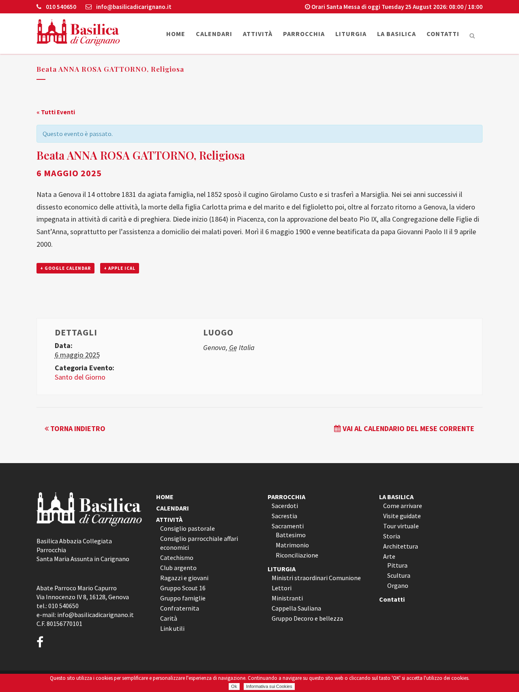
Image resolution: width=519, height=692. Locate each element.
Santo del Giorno (80, 377)
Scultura (398, 575)
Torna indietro (77, 428)
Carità (168, 618)
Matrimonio (292, 545)
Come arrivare (402, 506)
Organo (397, 585)
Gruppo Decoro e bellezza (307, 618)
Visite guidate (402, 516)
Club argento (178, 568)
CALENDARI (172, 508)
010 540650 (60, 7)
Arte (389, 556)
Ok (234, 686)
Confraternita (179, 608)
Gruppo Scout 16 (183, 588)
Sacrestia (284, 516)
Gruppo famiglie (183, 598)
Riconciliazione (297, 555)
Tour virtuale (401, 526)
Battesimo (291, 535)
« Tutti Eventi (55, 112)
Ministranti (287, 598)
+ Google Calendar (65, 268)
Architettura (400, 546)
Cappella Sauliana (296, 608)
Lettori (282, 588)
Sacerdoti (285, 506)
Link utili (172, 628)
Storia (391, 536)
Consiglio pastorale (187, 528)
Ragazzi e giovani (184, 578)
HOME (165, 497)
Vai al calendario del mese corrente (407, 428)
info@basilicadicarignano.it (133, 7)
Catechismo (176, 557)
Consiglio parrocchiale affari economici (199, 542)
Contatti (392, 599)
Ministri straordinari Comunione (316, 578)
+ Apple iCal (119, 268)
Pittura (397, 565)
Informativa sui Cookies (269, 686)
